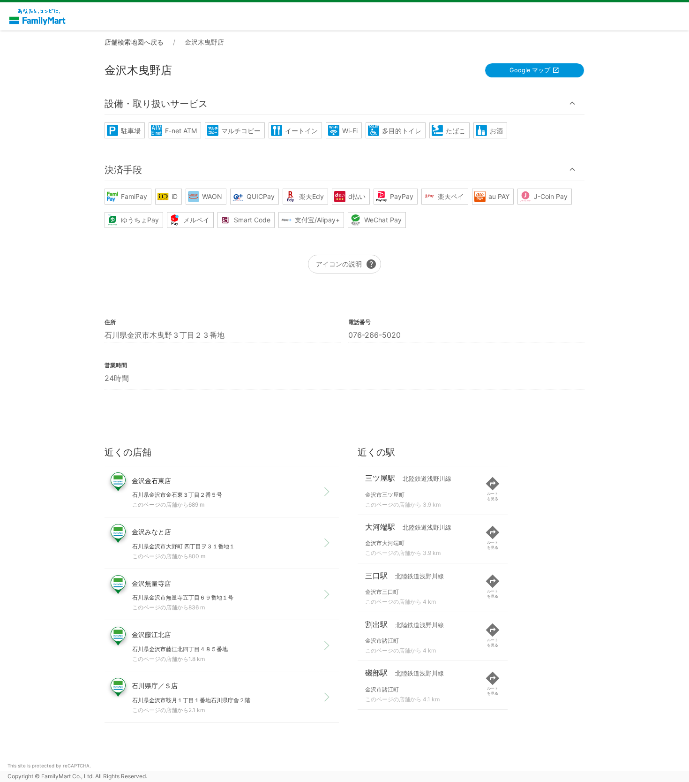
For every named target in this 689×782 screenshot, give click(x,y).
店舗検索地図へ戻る (134, 42)
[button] (344, 103)
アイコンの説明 (346, 264)
